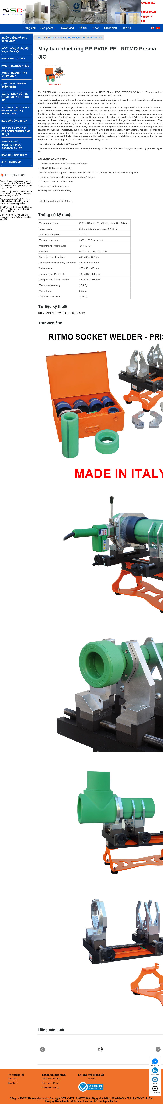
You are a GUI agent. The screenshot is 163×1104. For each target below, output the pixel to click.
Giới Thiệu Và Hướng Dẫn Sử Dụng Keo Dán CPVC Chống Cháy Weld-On (16, 217)
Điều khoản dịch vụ (50, 1087)
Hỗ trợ (83, 28)
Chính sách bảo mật (51, 1079)
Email (155, 1083)
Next (158, 1049)
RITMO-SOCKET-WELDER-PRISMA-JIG (61, 313)
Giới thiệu (110, 28)
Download (67, 28)
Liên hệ (126, 28)
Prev (42, 1049)
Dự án (95, 28)
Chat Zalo (155, 1074)
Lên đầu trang (155, 1092)
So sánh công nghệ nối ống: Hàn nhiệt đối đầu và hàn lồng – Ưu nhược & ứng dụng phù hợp (15, 201)
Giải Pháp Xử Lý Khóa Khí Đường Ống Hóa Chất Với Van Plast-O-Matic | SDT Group (16, 209)
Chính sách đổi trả (50, 1083)
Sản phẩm (46, 28)
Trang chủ (29, 28)
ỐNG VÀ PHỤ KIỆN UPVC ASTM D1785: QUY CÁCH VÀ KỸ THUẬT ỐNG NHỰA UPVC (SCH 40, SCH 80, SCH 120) (16, 184)
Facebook (91, 1079)
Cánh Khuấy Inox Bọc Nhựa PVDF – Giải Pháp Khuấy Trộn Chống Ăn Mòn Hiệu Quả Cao (16, 193)
